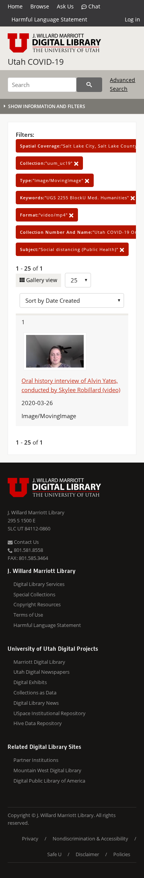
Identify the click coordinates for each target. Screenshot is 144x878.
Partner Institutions (35, 760)
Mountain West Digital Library (47, 770)
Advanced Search (122, 84)
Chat (93, 6)
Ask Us (65, 6)
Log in (132, 19)
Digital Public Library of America (49, 780)
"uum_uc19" (47, 163)
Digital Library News (36, 702)
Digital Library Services (39, 584)
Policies (121, 854)
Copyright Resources (37, 604)
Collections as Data (34, 692)
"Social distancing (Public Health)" (70, 249)
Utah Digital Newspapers (41, 671)
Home (15, 6)
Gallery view (41, 280)
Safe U (54, 854)
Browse (39, 6)
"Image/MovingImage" (52, 180)
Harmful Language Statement (49, 19)
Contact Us (26, 541)
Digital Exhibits (30, 682)
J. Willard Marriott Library (36, 512)
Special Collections (34, 594)
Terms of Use (28, 614)
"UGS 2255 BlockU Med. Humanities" (75, 197)
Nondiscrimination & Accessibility (90, 838)
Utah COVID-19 (36, 61)
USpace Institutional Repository (49, 713)
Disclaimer (87, 854)
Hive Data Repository (37, 723)
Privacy (30, 838)
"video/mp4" (44, 215)
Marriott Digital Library (39, 661)
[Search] (89, 84)
